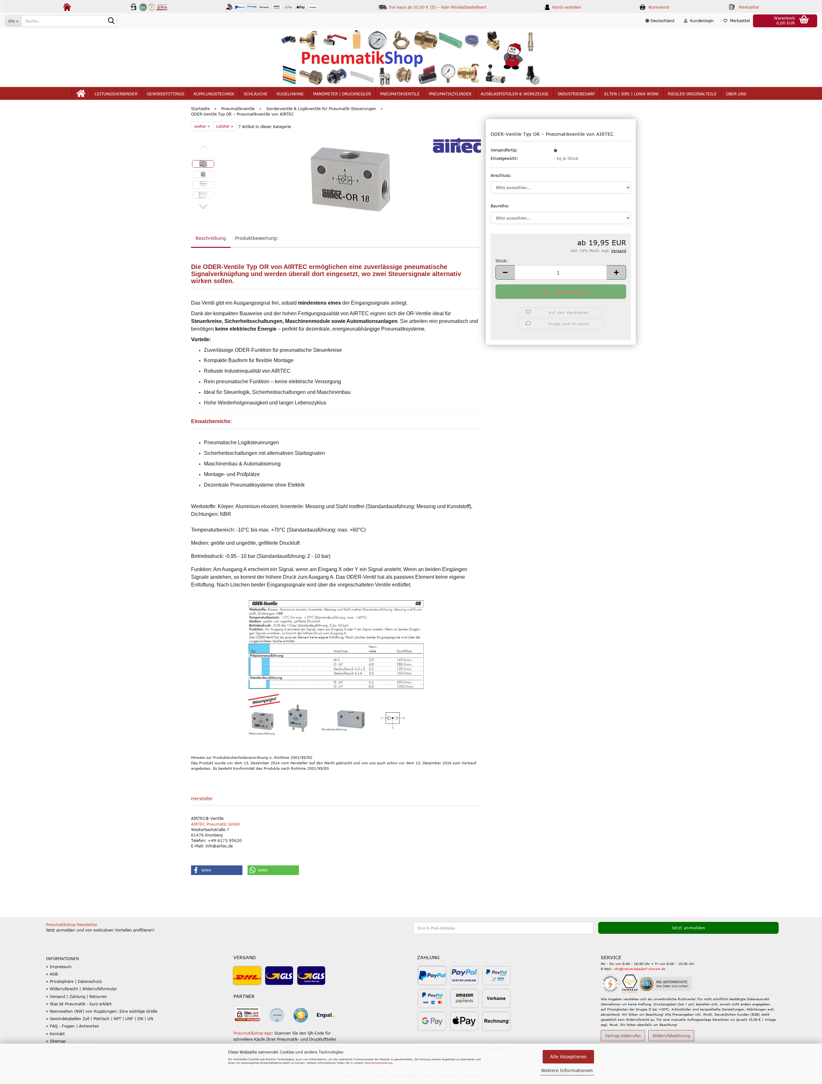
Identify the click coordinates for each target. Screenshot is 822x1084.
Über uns (736, 93)
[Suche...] (111, 21)
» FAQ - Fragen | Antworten (72, 1026)
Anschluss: (501, 175)
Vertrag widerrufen (623, 1035)
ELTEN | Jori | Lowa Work (631, 93)
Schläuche (255, 93)
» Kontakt (55, 1033)
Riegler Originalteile (692, 93)
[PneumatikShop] (411, 58)
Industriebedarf (576, 93)
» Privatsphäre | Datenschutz (74, 981)
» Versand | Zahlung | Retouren (76, 996)
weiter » (202, 126)
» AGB (52, 974)
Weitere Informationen (567, 1070)
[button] (660, 21)
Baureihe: (500, 206)
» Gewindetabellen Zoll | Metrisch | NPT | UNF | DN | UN (99, 1018)
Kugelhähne (290, 93)
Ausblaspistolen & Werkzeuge (514, 93)
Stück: (501, 260)
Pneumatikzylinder (450, 93)
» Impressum (59, 966)
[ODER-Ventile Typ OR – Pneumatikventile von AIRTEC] (350, 179)
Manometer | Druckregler (342, 93)
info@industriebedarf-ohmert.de (639, 969)
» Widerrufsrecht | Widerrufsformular (81, 988)
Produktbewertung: (257, 238)
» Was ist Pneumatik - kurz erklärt (79, 1004)
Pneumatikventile (400, 93)
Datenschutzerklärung (378, 1062)
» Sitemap (56, 1041)
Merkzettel (738, 20)
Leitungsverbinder (116, 93)
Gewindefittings (165, 93)
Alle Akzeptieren (568, 1056)
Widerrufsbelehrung (671, 1035)
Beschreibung (211, 238)
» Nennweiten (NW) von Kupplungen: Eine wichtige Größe (101, 1011)
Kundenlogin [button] (700, 20)
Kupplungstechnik (214, 93)
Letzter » (224, 126)
